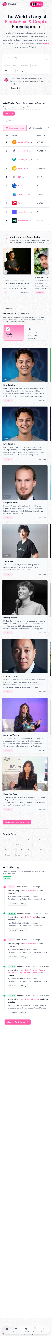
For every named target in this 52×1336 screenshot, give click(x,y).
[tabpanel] (26, 179)
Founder (8, 840)
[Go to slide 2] (45, 345)
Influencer (30, 850)
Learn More (16, 87)
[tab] (15, 128)
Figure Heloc (23, 212)
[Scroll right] (46, 272)
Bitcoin (34, 66)
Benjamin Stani (32, 999)
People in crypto (22, 887)
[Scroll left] (6, 272)
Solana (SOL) (23, 194)
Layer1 (27, 855)
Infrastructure (40, 845)
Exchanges (21, 71)
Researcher (9, 850)
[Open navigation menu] (47, 4)
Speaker (31, 840)
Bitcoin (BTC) (23, 142)
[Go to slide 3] (47, 345)
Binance (21, 168)
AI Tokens (24, 66)
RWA (20, 850)
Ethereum (9, 71)
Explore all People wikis (15, 822)
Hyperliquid (23, 220)
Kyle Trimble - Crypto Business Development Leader (27, 971)
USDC (20, 186)
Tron (20, 203)
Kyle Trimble (29, 890)
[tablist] (26, 128)
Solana (17, 855)
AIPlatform (43, 850)
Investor (27, 845)
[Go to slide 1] (43, 345)
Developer (43, 840)
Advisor (8, 845)
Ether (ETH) (23, 151)
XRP (19, 177)
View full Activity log (16, 1022)
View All (7, 113)
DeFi (14, 66)
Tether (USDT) (24, 159)
